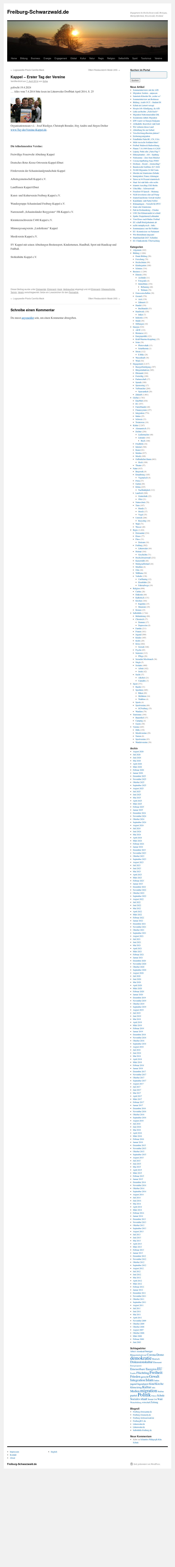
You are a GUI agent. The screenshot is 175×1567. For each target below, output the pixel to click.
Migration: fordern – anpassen (145, 93)
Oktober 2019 (138, 1003)
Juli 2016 (136, 1123)
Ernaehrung (140, 474)
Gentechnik (142, 496)
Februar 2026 (138, 769)
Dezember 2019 (139, 997)
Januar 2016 (138, 1142)
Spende (139, 382)
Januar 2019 (138, 1031)
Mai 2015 (137, 1166)
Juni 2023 (137, 868)
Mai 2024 (137, 834)
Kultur (83, 58)
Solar (138, 342)
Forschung (140, 259)
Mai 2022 (137, 908)
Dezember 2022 (139, 886)
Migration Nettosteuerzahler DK (146, 114)
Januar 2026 (138, 773)
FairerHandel (141, 406)
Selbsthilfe (123, 58)
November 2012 (139, 1259)
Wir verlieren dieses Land (143, 126)
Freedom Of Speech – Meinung (146, 191)
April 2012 (137, 1280)
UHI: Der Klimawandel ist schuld (146, 213)
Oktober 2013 (138, 1225)
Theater (139, 465)
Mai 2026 (137, 760)
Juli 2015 (136, 1160)
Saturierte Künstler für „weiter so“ (147, 96)
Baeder (138, 686)
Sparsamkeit (143, 391)
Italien (138, 416)
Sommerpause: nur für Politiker (145, 228)
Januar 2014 (138, 1216)
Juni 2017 (137, 1089)
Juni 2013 (137, 1237)
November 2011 (139, 1296)
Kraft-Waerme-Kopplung (146, 339)
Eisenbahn (142, 582)
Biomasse (139, 333)
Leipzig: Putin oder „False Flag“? (146, 151)
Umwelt (139, 517)
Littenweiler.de (139, 1424)
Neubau (161, 1391)
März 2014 (137, 1209)
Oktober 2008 (138, 1326)
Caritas (138, 591)
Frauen (138, 631)
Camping (139, 720)
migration (148, 1390)
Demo (160, 1354)
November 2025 (139, 779)
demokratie (141, 1358)
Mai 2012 (137, 1277)
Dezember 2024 (139, 813)
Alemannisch (141, 428)
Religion (111, 58)
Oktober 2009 (138, 1323)
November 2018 (139, 1037)
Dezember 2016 (139, 1108)
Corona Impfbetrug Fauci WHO (146, 160)
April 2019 (137, 1022)
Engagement (61, 58)
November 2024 (139, 816)
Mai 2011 (137, 1314)
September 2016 (139, 1117)
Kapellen (141, 603)
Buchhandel (143, 308)
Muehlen (139, 566)
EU (137, 403)
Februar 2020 (138, 991)
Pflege (140, 656)
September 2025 (139, 785)
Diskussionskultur (141, 1362)
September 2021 (139, 933)
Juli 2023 (136, 865)
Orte (137, 569)
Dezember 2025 (139, 776)
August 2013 (138, 1231)
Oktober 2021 (138, 929)
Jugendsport (143, 1383)
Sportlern (139, 689)
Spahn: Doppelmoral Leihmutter (146, 216)
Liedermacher (143, 434)
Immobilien (142, 283)
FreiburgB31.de (139, 1420)
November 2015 (139, 1148)
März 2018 (137, 1062)
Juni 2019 (137, 1016)
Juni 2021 (137, 942)
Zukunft (139, 394)
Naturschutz (140, 502)
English (54, 1451)
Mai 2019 (137, 1019)
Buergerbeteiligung (143, 366)
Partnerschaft (141, 379)
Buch (143, 440)
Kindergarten (141, 265)
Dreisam (141, 542)
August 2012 (138, 1268)
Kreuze (138, 609)
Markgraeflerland (143, 563)
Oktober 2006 (138, 1332)
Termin (14, 292)
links (153, 1387)
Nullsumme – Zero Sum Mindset (146, 157)
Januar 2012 (138, 1289)
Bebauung (145, 286)
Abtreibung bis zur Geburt (143, 130)
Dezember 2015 (139, 1145)
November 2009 (139, 1320)
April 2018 (137, 1059)
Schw (45, 81)
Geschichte (142, 554)
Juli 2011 (136, 1308)
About (12, 1457)
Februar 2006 (138, 1339)
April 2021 (137, 948)
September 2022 (139, 896)
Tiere (138, 505)
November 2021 (139, 926)
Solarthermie (143, 348)
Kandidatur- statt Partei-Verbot (145, 200)
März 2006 (137, 1336)
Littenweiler (143, 548)
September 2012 (139, 1265)
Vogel (140, 514)
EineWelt (139, 400)
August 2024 (138, 825)
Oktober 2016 (138, 1114)
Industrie (139, 317)
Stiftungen (140, 323)
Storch (141, 511)
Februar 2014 (138, 1212)
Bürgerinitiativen (142, 370)
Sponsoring (140, 385)
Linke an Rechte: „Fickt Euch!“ (145, 111)
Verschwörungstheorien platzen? (146, 133)
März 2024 (137, 840)
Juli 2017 (136, 1086)
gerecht (145, 1376)
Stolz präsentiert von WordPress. (147, 1464)
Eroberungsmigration (141, 136)
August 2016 (138, 1120)
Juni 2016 (137, 1126)
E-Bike (141, 354)
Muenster (142, 606)
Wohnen (144, 290)
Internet (139, 446)
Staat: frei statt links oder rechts (145, 182)
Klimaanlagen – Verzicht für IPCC (147, 203)
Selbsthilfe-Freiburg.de (142, 1430)
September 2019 (139, 1006)
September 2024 (139, 822)
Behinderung (141, 616)
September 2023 (139, 859)
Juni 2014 (137, 1200)
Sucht (138, 674)
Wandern (139, 711)
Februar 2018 (138, 1065)
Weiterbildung (136, 1402)
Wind (138, 360)
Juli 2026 (136, 754)
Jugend (138, 634)
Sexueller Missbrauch (144, 659)
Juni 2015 (137, 1163)
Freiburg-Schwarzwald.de (38, 11)
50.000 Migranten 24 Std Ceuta (145, 170)
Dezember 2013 (139, 1219)
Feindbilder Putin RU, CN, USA (146, 139)
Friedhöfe (139, 443)
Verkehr (139, 576)
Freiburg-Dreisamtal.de (142, 1411)
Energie (47, 58)
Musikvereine (141, 733)
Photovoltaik (143, 345)
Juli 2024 (136, 828)
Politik (144, 1394)
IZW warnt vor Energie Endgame (146, 120)
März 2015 (137, 1172)
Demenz (141, 622)
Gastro (138, 723)
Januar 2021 (138, 957)
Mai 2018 (137, 1056)
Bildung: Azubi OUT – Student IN (147, 102)
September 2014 (139, 1191)
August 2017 (138, 1083)
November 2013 (139, 1222)
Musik (138, 456)
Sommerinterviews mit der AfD (146, 90)
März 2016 (137, 1136)
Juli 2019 (136, 1013)
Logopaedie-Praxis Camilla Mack (27, 69)
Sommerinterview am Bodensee (146, 99)
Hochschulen (141, 262)
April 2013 (137, 1243)
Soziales (139, 665)
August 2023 (138, 862)
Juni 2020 (137, 979)
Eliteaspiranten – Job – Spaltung (146, 154)
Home (14, 58)
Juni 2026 (137, 757)
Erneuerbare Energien (143, 1369)
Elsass (138, 536)
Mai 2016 (137, 1129)
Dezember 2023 (139, 849)
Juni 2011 (137, 1311)
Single (138, 662)
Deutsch (156, 1358)
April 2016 (137, 1132)
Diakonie (139, 594)
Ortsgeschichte (108, 289)
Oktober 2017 (138, 1077)
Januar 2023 (138, 883)
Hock (59, 289)
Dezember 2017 (139, 1071)
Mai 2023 (137, 871)
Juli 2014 (136, 1197)
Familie (139, 628)
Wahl (160, 1399)
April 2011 (137, 1317)
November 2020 (139, 963)
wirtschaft (146, 1402)
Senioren (139, 653)
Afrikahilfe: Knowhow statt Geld (146, 123)
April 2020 (137, 985)
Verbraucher (69, 289)
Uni (155, 1399)
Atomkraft (140, 1351)
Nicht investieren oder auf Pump (146, 194)
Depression (142, 625)
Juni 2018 (137, 1053)
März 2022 (137, 914)
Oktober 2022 (138, 893)
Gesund (139, 296)
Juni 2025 (137, 794)
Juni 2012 (137, 1274)
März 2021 (137, 951)
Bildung (24, 58)
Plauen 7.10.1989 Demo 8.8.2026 (146, 148)
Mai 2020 (137, 982)
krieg (139, 1387)
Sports (138, 702)
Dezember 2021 (139, 923)
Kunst (138, 449)
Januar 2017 (138, 1105)
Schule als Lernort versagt (143, 105)
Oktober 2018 (138, 1040)
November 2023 (139, 853)
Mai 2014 (137, 1203)
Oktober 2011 (138, 1299)
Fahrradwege (143, 585)
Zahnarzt (141, 302)
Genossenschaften (143, 293)
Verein (21, 292)
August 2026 (138, 751)
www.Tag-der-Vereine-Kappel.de (28, 129)
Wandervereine (141, 742)
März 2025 (137, 803)
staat (144, 1398)
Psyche (138, 649)
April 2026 (137, 763)
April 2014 (137, 1206)
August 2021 (138, 936)
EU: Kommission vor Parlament (146, 231)
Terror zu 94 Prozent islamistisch (146, 179)
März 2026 (137, 766)
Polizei (154, 1396)
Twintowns (140, 422)
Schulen (139, 268)
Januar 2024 (138, 846)
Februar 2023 (138, 880)
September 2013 (139, 1228)
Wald (138, 523)
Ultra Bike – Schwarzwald (143, 188)
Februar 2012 (138, 1286)
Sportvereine (141, 705)
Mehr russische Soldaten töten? (145, 142)
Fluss (138, 539)
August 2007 (138, 1329)
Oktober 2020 (138, 966)
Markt (138, 320)
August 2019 (138, 1009)
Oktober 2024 (138, 819)
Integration (140, 413)
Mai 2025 (137, 797)
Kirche (159, 1384)
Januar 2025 (138, 809)
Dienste (139, 274)
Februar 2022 (138, 917)
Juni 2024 (137, 831)
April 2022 (137, 911)
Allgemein (137, 250)
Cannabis (142, 680)
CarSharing (142, 579)
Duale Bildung (141, 256)
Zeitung (154, 1402)
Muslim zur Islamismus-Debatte (146, 173)
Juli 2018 (136, 1049)
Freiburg (139, 545)
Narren (138, 736)
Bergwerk (140, 471)
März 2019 (137, 1025)
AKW (138, 330)
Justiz (140, 671)
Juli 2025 (136, 791)
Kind (152, 1384)
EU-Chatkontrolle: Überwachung (146, 240)
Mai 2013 (137, 1240)
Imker (140, 314)
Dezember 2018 (139, 1034)
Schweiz (139, 419)
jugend (133, 1383)
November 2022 (139, 889)
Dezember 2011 (139, 1292)
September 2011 (139, 1302)
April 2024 (137, 837)
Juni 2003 (137, 1342)
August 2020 (138, 973)
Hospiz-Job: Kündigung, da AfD (146, 108)
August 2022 (138, 899)
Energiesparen (136, 1365)
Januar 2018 (138, 1068)
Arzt (140, 299)
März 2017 (137, 1099)
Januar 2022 (138, 920)
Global (73, 58)
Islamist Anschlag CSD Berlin (145, 185)
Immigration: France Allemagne (146, 176)
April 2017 (137, 1096)
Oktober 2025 (138, 782)
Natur (92, 58)
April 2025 (137, 800)
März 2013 (137, 1246)
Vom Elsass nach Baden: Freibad (146, 219)
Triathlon (141, 699)
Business (35, 58)
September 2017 (139, 1080)
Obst (140, 499)
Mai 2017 (137, 1092)
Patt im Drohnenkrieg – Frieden (146, 210)
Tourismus (146, 58)
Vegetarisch (143, 477)
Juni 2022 (137, 905)
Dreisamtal (41, 289)
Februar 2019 (138, 1028)
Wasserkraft (140, 357)
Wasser (138, 526)
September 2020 (139, 969)
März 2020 (137, 988)
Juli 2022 (136, 902)
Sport (135, 58)
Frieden (135, 1376)
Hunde (141, 508)
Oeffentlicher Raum (143, 459)
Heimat (138, 551)
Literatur (141, 437)
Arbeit (140, 668)
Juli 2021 (136, 939)
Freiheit (156, 1372)
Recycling (142, 520)
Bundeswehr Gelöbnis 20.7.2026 (146, 166)
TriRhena (139, 573)
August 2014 (138, 1194)
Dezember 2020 (139, 960)
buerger (149, 1351)
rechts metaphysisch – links (144, 225)
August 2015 (138, 1157)
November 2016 (139, 1111)
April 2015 (137, 1169)
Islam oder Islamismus (142, 206)
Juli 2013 (136, 1234)
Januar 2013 (138, 1252)
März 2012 (137, 1283)
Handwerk (140, 311)
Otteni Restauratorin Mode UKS (104, 69)
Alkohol (141, 677)
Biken (140, 693)
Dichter (139, 431)
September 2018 (139, 1043)
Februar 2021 (138, 954)
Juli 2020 (136, 976)
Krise (138, 643)
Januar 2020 (138, 994)
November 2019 (139, 1000)
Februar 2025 (138, 806)
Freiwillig (139, 376)
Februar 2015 (138, 1176)
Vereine (158, 58)
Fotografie (142, 280)
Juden (156, 1380)
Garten (138, 483)
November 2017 (139, 1074)
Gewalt (141, 646)
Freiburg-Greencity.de (142, 1414)
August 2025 (138, 788)
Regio (101, 58)
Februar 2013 (138, 1249)
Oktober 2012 (138, 1262)
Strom (138, 351)
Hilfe (138, 729)
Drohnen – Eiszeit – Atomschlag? (146, 163)
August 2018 (138, 1046)
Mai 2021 (137, 945)
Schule (160, 1395)
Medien (139, 453)
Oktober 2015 (138, 1151)
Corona (151, 1354)
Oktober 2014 (138, 1188)
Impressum (14, 1451)
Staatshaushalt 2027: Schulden (145, 237)
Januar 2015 (138, 1179)
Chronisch (140, 619)
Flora (138, 480)
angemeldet (28, 317)
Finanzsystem (141, 410)
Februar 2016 (138, 1139)
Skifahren (142, 696)
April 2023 (137, 874)
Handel (138, 305)
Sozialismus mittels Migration (145, 117)
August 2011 (138, 1305)
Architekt (142, 277)
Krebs (138, 640)
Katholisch (140, 597)
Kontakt (13, 1454)
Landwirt (139, 493)
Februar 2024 (138, 843)
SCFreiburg (143, 708)
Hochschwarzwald (143, 557)
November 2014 (139, 1185)
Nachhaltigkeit (144, 489)
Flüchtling (142, 1373)
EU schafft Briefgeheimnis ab (145, 222)
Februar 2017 (138, 1102)
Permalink (73, 292)
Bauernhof (140, 717)
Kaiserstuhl (140, 560)
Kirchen (139, 600)
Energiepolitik (141, 336)
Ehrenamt (51, 289)
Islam (150, 1379)
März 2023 (137, 877)
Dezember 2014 (139, 1182)
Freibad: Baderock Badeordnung (146, 145)
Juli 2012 (136, 1271)
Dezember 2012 (139, 1256)
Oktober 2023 (138, 856)
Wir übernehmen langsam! (143, 234)
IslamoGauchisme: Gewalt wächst (146, 197)
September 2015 (139, 1154)
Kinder (138, 637)
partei (133, 1395)
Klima (138, 486)
